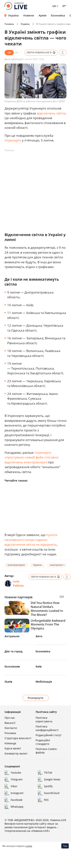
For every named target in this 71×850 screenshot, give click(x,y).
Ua (54, 6)
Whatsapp (17, 806)
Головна (9, 24)
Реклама (10, 733)
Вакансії (10, 723)
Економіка (58, 15)
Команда (10, 743)
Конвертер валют (16, 753)
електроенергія (16, 564)
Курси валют (13, 748)
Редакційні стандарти (43, 742)
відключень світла (51, 113)
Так (65, 846)
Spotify (48, 786)
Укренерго (13, 140)
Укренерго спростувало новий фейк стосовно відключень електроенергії (32, 457)
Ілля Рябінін (18, 583)
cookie (28, 846)
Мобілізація (44, 681)
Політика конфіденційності (47, 728)
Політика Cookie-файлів (47, 750)
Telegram (17, 779)
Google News (52, 779)
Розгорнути (35, 698)
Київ (39, 666)
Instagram (17, 793)
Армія (42, 15)
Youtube (16, 772)
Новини (28, 15)
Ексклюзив (12, 666)
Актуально (12, 636)
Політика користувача (44, 719)
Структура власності (18, 738)
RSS (46, 800)
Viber (14, 786)
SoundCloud (51, 793)
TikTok (48, 772)
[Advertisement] (35, 188)
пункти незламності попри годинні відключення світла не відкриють (31, 540)
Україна (13, 15)
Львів (8, 681)
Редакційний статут (49, 735)
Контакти (11, 728)
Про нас (10, 717)
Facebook (17, 800)
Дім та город (13, 651)
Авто (39, 636)
